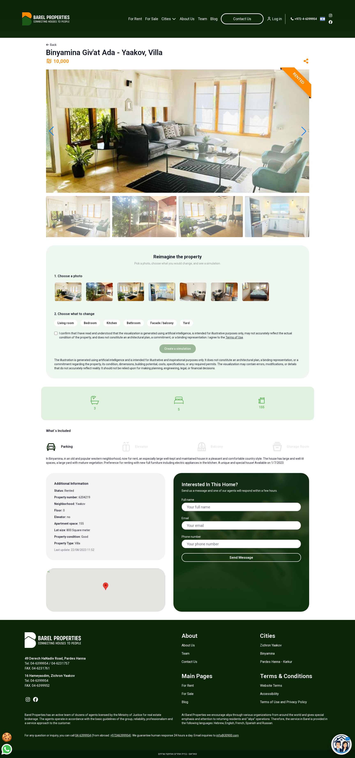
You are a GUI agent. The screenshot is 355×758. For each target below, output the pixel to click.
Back (53, 44)
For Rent (135, 19)
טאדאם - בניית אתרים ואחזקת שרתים (177, 753)
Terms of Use (234, 337)
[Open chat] (341, 744)
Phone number (191, 536)
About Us (187, 19)
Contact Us (189, 662)
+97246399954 (120, 735)
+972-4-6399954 (305, 19)
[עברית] (322, 18)
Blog (214, 19)
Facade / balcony (161, 323)
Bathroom (134, 323)
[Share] (306, 61)
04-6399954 (83, 735)
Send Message (241, 557)
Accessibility (269, 694)
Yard (186, 323)
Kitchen (112, 323)
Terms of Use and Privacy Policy (283, 702)
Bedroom (90, 323)
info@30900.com (227, 735)
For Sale (151, 19)
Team (202, 19)
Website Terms (271, 686)
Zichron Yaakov (271, 645)
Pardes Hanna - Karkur (276, 662)
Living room (66, 323)
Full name (188, 499)
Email (185, 518)
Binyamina (267, 653)
